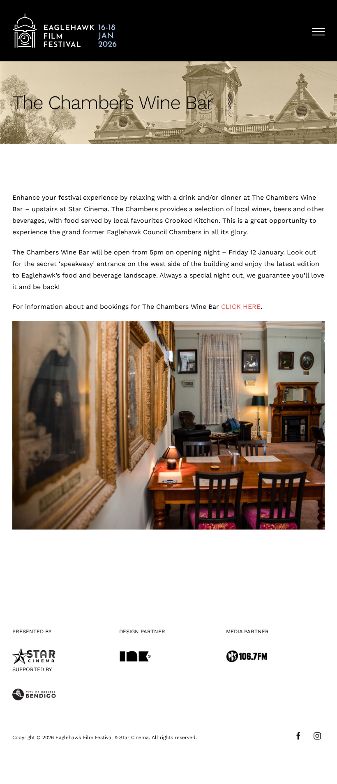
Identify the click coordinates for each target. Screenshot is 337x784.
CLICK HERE (241, 306)
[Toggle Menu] (318, 31)
